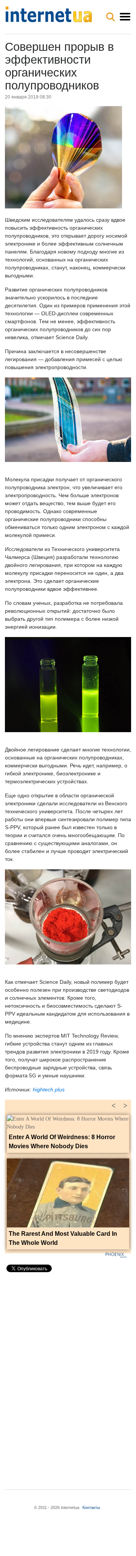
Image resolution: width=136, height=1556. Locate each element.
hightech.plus (49, 1089)
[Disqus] (68, 1374)
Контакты (91, 1507)
